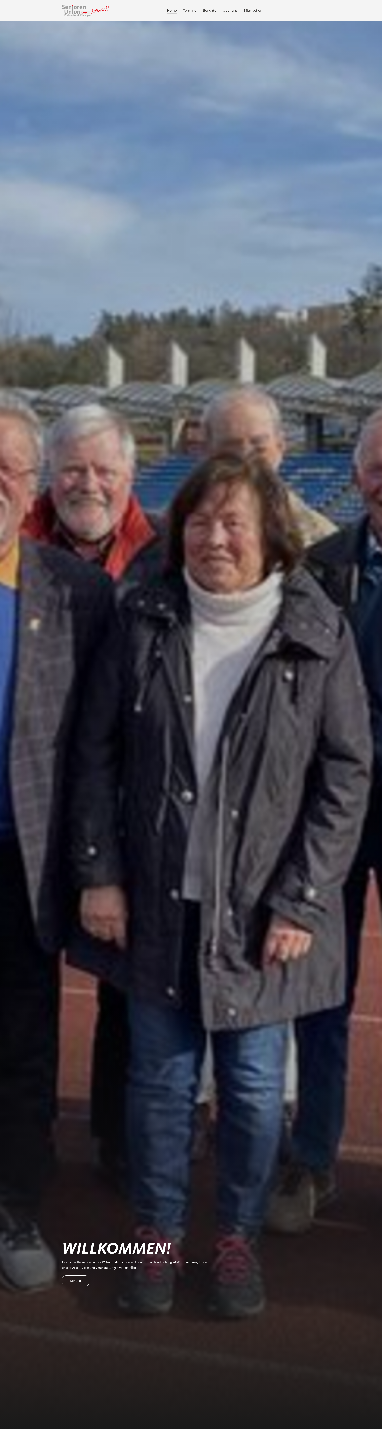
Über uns (230, 10)
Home (172, 10)
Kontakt (75, 1281)
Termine (189, 10)
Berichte (209, 10)
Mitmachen (253, 10)
